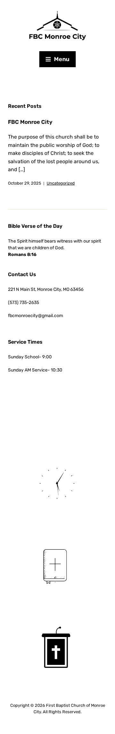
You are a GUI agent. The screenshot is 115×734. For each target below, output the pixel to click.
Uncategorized (61, 183)
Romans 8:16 (22, 254)
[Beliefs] (57, 565)
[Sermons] (57, 648)
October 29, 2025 (24, 183)
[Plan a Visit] (57, 482)
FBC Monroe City (30, 122)
